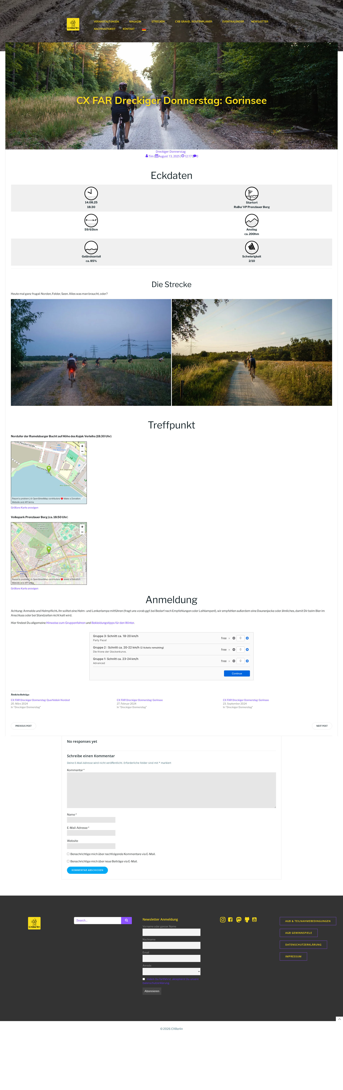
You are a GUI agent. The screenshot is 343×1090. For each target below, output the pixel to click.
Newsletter (259, 21)
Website (72, 841)
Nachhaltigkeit (105, 29)
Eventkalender (233, 21)
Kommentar (75, 770)
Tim (151, 156)
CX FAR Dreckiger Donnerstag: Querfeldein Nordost (40, 699)
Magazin (135, 21)
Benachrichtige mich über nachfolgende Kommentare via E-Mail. (112, 854)
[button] (91, 352)
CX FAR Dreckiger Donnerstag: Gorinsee (140, 699)
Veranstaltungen (106, 21)
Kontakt (129, 29)
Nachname (149, 939)
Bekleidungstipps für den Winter (112, 623)
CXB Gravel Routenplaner (193, 21)
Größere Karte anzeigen (24, 507)
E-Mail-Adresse (78, 828)
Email (146, 952)
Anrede (147, 965)
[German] (145, 29)
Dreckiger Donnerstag (171, 152)
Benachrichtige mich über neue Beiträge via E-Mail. (103, 861)
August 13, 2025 (169, 156)
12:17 (188, 156)
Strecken (158, 21)
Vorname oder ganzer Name (159, 926)
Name (72, 814)
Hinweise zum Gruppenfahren (65, 623)
